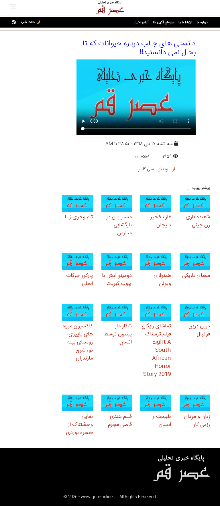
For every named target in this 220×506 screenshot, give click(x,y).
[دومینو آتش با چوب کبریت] (116, 262)
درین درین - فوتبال (197, 330)
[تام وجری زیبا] (77, 204)
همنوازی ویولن (162, 279)
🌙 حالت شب (30, 22)
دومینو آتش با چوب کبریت (117, 279)
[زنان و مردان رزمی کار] (195, 404)
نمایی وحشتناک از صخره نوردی (79, 424)
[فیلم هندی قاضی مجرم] (116, 404)
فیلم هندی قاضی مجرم (120, 420)
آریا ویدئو (166, 169)
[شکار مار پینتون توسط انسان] (116, 313)
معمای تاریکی (196, 275)
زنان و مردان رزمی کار (197, 420)
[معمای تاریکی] (195, 262)
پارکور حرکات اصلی (79, 279)
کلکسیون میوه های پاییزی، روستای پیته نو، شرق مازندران (78, 342)
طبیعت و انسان (161, 420)
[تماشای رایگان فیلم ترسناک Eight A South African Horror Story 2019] (155, 313)
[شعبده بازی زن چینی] (195, 204)
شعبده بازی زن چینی (198, 221)
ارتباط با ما (185, 22)
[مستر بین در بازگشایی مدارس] (116, 204)
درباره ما (202, 22)
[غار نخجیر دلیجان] (155, 204)
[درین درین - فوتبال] (195, 313)
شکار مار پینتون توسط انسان (118, 334)
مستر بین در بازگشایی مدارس (119, 225)
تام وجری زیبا (79, 217)
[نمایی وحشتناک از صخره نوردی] (77, 404)
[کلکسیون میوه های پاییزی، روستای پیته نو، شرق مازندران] (77, 313)
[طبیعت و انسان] (155, 404)
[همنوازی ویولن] (155, 262)
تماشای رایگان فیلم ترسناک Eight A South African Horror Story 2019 (156, 350)
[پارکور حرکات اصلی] (77, 262)
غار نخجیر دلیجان (160, 221)
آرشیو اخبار (141, 22)
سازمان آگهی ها (163, 22)
